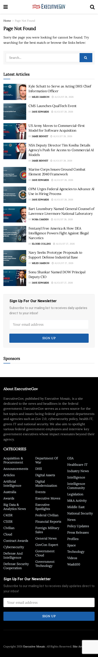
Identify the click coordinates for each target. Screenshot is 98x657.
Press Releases (78, 532)
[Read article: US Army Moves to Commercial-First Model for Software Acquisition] (14, 131)
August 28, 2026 (64, 96)
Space (71, 545)
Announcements (15, 469)
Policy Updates (78, 526)
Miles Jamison (40, 96)
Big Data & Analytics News (14, 507)
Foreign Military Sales (47, 530)
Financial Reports (48, 521)
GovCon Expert (46, 545)
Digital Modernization (46, 483)
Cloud (7, 534)
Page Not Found (25, 20)
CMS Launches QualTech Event (52, 106)
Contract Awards (15, 541)
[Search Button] (92, 7)
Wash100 (73, 564)
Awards (8, 498)
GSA (70, 458)
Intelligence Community (76, 486)
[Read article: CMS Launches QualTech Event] (14, 111)
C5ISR (8, 521)
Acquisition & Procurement (13, 460)
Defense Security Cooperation (16, 566)
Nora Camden (40, 219)
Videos (72, 558)
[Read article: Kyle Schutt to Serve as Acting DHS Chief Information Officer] (14, 92)
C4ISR (8, 515)
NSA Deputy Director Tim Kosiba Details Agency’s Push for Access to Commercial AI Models (61, 150)
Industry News (78, 471)
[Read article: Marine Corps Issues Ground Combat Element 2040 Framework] (14, 175)
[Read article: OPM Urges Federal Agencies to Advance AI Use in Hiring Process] (14, 195)
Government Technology (44, 564)
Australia (9, 492)
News (71, 520)
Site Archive (80, 646)
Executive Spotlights (42, 507)
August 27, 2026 (65, 243)
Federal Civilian (47, 515)
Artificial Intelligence (12, 483)
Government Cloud (44, 553)
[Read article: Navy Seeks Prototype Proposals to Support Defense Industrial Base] (14, 258)
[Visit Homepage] (48, 6)
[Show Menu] (5, 7)
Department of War (46, 460)
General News (46, 538)
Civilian (9, 528)
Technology (75, 552)
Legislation (75, 494)
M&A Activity (77, 501)
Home (7, 20)
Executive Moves (47, 498)
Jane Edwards (40, 111)
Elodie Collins (41, 243)
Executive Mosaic (34, 646)
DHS (38, 469)
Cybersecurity (13, 547)
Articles (9, 475)
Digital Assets (45, 475)
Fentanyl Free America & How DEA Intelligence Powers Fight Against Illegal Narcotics (58, 233)
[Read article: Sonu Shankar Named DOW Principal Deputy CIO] (14, 278)
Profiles (72, 539)
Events (40, 492)
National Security (80, 513)
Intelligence (76, 477)
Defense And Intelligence (13, 555)
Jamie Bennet (40, 136)
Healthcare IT (77, 465)
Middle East (76, 507)
